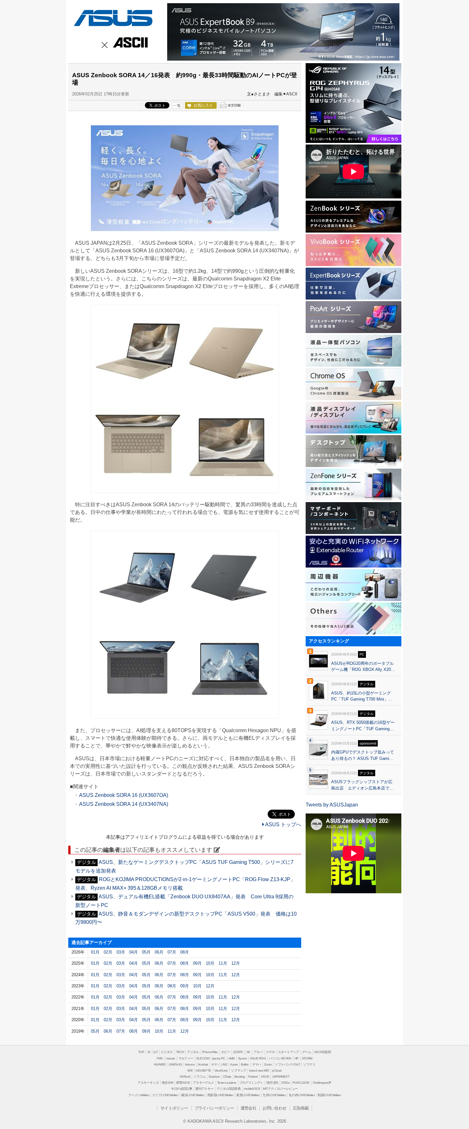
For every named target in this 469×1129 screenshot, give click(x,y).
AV (248, 1052)
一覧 (177, 105)
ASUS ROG (258, 1058)
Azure (234, 1064)
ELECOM (203, 1058)
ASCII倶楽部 (322, 1052)
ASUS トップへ (282, 824)
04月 (133, 952)
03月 (120, 952)
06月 (159, 952)
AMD (231, 1058)
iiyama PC (218, 1058)
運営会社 (249, 1108)
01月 (95, 952)
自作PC (238, 1052)
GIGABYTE (203, 1070)
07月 (172, 952)
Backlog (239, 1076)
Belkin (245, 1064)
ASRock (185, 1076)
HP (296, 1058)
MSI (189, 1070)
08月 (184, 952)
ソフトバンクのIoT (287, 1064)
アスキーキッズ (148, 1082)
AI (148, 1052)
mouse (170, 1058)
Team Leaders (226, 1082)
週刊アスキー (204, 1088)
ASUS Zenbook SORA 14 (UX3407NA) (123, 804)
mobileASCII (252, 1088)
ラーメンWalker (138, 1095)
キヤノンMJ (219, 1064)
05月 (146, 952)
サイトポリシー (174, 1108)
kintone (190, 1064)
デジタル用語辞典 (229, 1088)
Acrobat (203, 1064)
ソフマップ (238, 1070)
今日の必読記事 (181, 1088)
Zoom (268, 1064)
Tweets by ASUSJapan (332, 804)
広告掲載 (301, 1108)
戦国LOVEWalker (329, 1095)
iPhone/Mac (210, 1052)
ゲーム (306, 1052)
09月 (197, 963)
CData (227, 1076)
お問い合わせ (274, 1108)
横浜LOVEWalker (192, 1095)
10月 (210, 963)
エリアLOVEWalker (165, 1095)
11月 (223, 963)
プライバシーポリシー (214, 1108)
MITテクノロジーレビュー (280, 1088)
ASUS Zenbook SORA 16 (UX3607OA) (123, 795)
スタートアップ (288, 1052)
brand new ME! (259, 1070)
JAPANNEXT (280, 1076)
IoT (155, 1052)
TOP (141, 1052)
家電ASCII (183, 1082)
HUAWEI (159, 1064)
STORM (307, 1058)
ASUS (112, 16)
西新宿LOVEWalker (220, 1095)
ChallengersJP (322, 1082)
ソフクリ (309, 1064)
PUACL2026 (301, 1082)
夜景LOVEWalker (247, 1095)
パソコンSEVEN (280, 1058)
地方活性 (272, 1082)
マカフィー (185, 1058)
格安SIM (167, 1082)
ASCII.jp (129, 43)
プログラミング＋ (251, 1082)
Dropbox (214, 1076)
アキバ (258, 1052)
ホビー (225, 1052)
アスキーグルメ (203, 1082)
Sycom (242, 1058)
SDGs (285, 1082)
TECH (180, 1052)
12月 (235, 963)
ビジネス (167, 1052)
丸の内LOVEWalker (302, 1095)
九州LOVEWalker (274, 1095)
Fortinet (253, 1076)
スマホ (270, 1052)
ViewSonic (221, 1070)
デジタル (193, 1052)
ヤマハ (256, 1064)
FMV (160, 1058)
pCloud (276, 1070)
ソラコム (199, 1076)
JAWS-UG (175, 1064)
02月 (108, 952)
